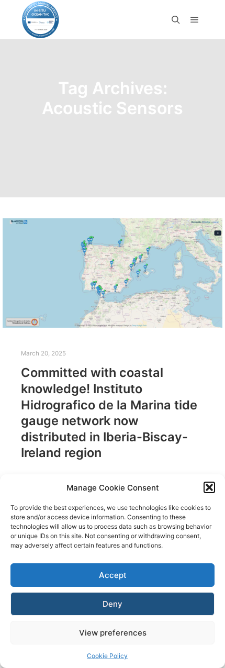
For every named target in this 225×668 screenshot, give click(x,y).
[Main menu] (194, 20)
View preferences (113, 633)
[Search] (175, 20)
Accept (113, 575)
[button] (209, 487)
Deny (112, 604)
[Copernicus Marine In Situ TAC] (40, 19)
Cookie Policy (107, 656)
